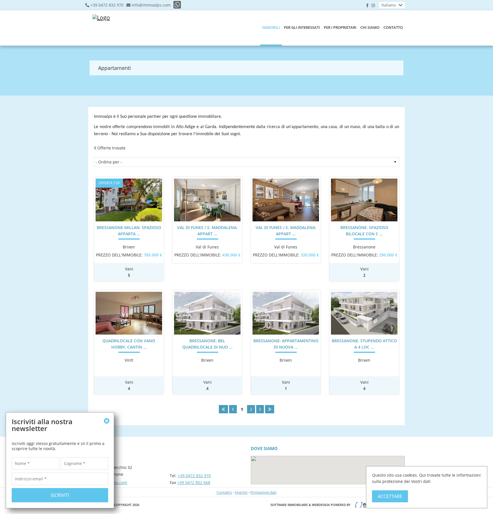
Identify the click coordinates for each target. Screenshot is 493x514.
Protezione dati (263, 492)
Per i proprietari (340, 27)
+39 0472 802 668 (193, 482)
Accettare (390, 496)
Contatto (393, 27)
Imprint (241, 492)
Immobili (271, 27)
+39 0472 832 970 (107, 5)
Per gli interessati (302, 27)
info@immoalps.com (151, 5)
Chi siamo (369, 27)
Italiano (388, 5)
